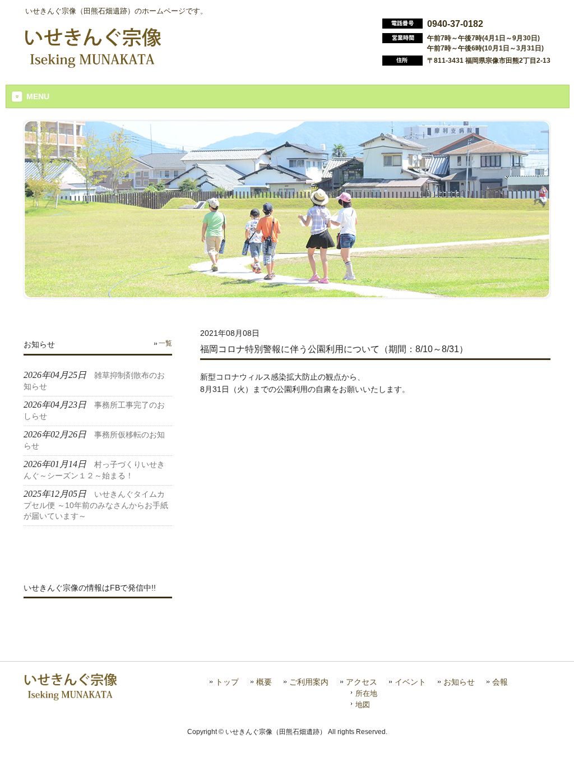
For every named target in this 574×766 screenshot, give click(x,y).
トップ (227, 682)
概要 (264, 682)
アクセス (361, 682)
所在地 (366, 693)
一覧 (165, 343)
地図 (362, 704)
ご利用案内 (308, 682)
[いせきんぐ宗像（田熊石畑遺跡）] (92, 63)
